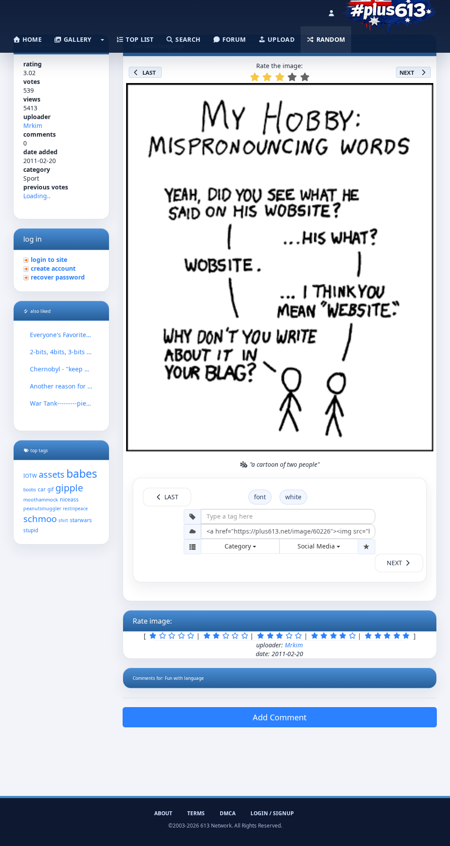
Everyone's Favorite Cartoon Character (61, 334)
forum (233, 39)
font (260, 497)
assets (52, 474)
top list (139, 39)
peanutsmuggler (42, 508)
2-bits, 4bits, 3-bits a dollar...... (61, 352)
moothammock (40, 499)
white (293, 497)
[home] (389, 11)
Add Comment (280, 717)
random (329, 39)
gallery (76, 39)
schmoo (40, 518)
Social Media (317, 546)
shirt (63, 520)
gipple (69, 487)
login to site (49, 259)
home (31, 39)
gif (50, 489)
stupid (30, 530)
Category (239, 546)
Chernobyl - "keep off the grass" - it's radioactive (61, 369)
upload (280, 39)
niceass (69, 499)
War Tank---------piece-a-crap (61, 403)
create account (53, 268)
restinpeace (75, 509)
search (187, 39)
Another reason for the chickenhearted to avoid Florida (61, 386)
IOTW (30, 475)
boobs (29, 490)
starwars (81, 520)
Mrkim (32, 125)
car (42, 489)
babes (81, 473)
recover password (58, 277)
